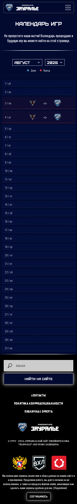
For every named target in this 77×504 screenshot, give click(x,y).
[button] (68, 7)
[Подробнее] (60, 488)
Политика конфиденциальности (38, 403)
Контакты (38, 395)
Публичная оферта (38, 411)
